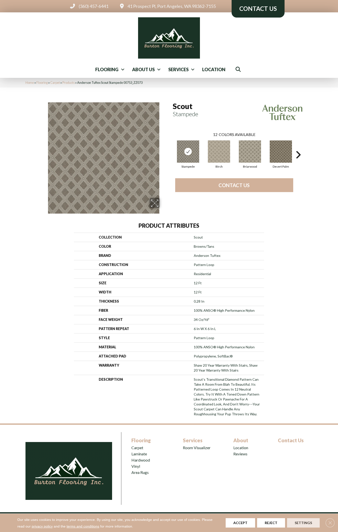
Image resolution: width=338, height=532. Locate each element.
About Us (143, 69)
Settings (303, 523)
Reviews (240, 453)
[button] (123, 69)
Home (29, 83)
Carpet (55, 83)
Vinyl (135, 466)
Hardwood (140, 460)
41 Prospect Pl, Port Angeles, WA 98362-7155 (171, 6)
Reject (271, 523)
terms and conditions (83, 526)
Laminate (139, 453)
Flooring (107, 69)
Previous (170, 147)
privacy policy (42, 526)
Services (178, 69)
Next (298, 147)
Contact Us (234, 185)
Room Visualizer (197, 447)
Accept (240, 523)
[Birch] (219, 151)
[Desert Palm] (280, 151)
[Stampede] (188, 151)
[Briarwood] (250, 151)
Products (68, 83)
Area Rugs (140, 472)
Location (213, 69)
